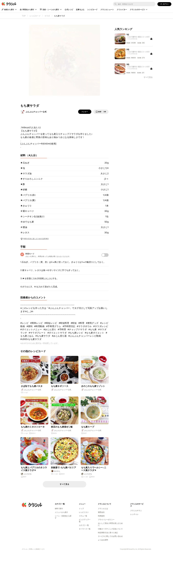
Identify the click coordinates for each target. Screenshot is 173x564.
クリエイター (122, 9)
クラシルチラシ (136, 511)
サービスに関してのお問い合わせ (110, 536)
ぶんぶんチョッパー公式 (36, 112)
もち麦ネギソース (59, 386)
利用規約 (101, 516)
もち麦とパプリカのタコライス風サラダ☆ (34, 468)
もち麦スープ (87, 426)
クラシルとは (103, 509)
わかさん (57, 471)
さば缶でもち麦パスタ (32, 386)
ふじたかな (28, 474)
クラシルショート (107, 9)
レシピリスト (84, 512)
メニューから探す (61, 512)
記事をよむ (80, 9)
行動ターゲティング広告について (110, 529)
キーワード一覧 (84, 529)
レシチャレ (134, 514)
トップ (81, 509)
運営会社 (101, 512)
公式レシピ (69, 9)
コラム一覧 (83, 516)
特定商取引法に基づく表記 (108, 533)
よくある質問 (103, 540)
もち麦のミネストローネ (33, 426)
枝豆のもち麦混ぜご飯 (62, 426)
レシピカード (93, 9)
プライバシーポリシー (106, 520)
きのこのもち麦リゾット (93, 386)
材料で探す (59, 509)
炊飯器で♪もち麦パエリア (63, 467)
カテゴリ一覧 (84, 525)
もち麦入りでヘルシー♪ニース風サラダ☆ (93, 468)
